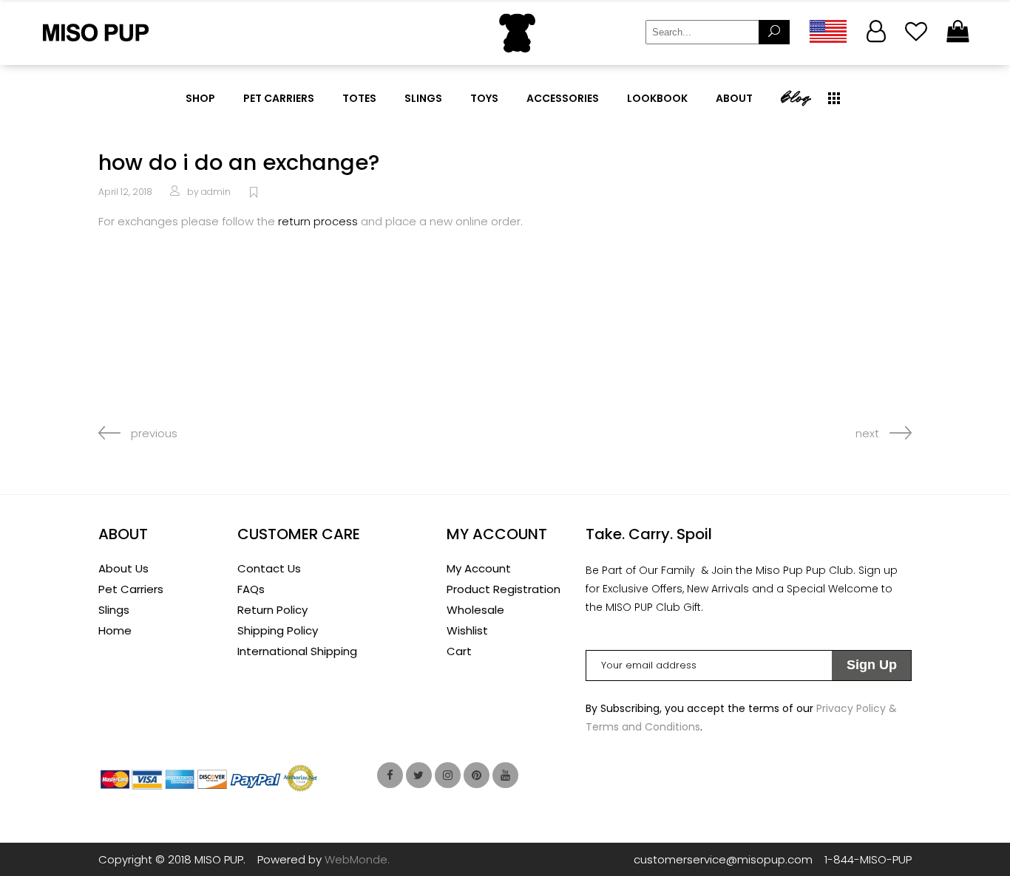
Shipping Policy (277, 630)
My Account (479, 568)
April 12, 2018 (125, 191)
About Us (123, 568)
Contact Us (269, 568)
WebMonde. (357, 859)
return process (318, 221)
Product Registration (503, 589)
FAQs (251, 589)
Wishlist (467, 630)
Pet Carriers (130, 589)
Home (115, 630)
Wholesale (475, 609)
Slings (113, 609)
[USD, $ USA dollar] (827, 31)
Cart (459, 651)
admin (216, 191)
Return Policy (272, 609)
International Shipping (297, 651)
